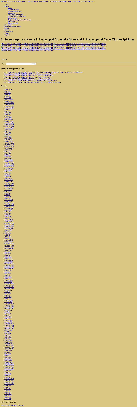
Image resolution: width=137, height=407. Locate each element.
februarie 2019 (8, 240)
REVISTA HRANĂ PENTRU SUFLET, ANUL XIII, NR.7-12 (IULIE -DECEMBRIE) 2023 (32, 82)
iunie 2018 (7, 253)
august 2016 (8, 290)
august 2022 (8, 170)
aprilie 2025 (7, 116)
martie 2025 (7, 118)
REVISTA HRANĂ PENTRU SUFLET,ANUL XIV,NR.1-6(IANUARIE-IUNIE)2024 (30, 80)
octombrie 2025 (9, 106)
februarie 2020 (8, 220)
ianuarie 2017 (8, 282)
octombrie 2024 (9, 126)
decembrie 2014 (9, 323)
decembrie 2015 (9, 303)
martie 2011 (7, 392)
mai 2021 (7, 195)
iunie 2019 (7, 233)
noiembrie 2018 (9, 245)
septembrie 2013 (9, 348)
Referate (6, 28)
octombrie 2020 (9, 206)
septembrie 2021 (9, 188)
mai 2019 (7, 235)
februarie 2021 (8, 200)
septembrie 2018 (9, 248)
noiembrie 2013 (9, 345)
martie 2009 (7, 397)
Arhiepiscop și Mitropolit (15, 15)
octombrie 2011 (9, 382)
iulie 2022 (7, 171)
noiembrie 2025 (9, 104)
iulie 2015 (7, 312)
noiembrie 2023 (9, 144)
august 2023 (8, 149)
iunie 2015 (7, 313)
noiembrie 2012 (9, 365)
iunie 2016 (7, 293)
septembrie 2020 (9, 208)
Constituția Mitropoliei (14, 11)
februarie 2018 (8, 260)
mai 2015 (7, 315)
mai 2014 (7, 335)
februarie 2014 (8, 340)
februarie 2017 (8, 280)
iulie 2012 (7, 372)
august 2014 (8, 330)
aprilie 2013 (7, 357)
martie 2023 (7, 158)
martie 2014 (7, 338)
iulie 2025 (7, 111)
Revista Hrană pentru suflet (12, 26)
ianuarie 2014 (8, 342)
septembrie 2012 (9, 369)
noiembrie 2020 (9, 205)
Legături (6, 35)
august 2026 (8, 89)
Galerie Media (8, 31)
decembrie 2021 (9, 183)
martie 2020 (7, 218)
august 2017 (8, 270)
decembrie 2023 (9, 143)
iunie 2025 (7, 113)
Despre (6, 6)
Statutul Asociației (13, 9)
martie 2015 (7, 318)
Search (4, 64)
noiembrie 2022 (9, 165)
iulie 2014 (7, 332)
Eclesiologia (11, 13)
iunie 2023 (7, 153)
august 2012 (8, 370)
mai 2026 (7, 94)
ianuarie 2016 (8, 302)
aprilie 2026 (7, 96)
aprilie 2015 (7, 317)
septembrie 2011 (9, 384)
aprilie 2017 (7, 277)
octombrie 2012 (9, 367)
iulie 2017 (7, 272)
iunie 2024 (7, 133)
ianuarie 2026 (8, 101)
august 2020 (8, 210)
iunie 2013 (7, 354)
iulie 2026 (7, 91)
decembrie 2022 (9, 163)
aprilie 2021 (7, 196)
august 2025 (8, 109)
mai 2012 (7, 375)
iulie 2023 (7, 151)
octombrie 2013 (9, 347)
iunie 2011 (7, 389)
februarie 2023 (8, 160)
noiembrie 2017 (9, 265)
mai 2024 (7, 134)
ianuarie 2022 (8, 181)
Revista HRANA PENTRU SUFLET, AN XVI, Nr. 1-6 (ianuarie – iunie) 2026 (27, 74)
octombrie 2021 (9, 186)
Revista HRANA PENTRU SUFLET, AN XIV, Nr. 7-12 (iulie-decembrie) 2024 (28, 79)
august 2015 (8, 310)
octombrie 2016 (9, 287)
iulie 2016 (7, 292)
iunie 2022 (7, 173)
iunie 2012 (7, 374)
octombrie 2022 (9, 166)
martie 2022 (7, 178)
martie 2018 (7, 258)
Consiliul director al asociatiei (17, 16)
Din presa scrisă (13, 23)
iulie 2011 (7, 387)
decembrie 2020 (9, 203)
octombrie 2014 (9, 327)
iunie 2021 (7, 193)
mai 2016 (7, 295)
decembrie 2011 (9, 379)
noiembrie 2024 (9, 124)
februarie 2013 (8, 360)
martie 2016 (7, 298)
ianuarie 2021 (8, 201)
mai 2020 (7, 215)
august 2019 (8, 230)
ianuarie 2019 (8, 241)
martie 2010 (7, 395)
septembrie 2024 (9, 128)
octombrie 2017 (9, 267)
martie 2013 (7, 359)
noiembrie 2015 (9, 305)
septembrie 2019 (9, 228)
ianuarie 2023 (8, 161)
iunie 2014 (7, 333)
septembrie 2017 (9, 268)
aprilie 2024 (7, 136)
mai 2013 (7, 355)
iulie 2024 (7, 131)
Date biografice (12, 18)
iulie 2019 (7, 231)
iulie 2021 (7, 191)
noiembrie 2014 (9, 325)
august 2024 (8, 129)
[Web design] (16, 405)
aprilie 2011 (7, 390)
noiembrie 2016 (9, 285)
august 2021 (8, 190)
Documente (11, 21)
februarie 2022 (8, 180)
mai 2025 (7, 114)
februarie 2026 (8, 99)
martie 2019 (7, 238)
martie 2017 (7, 278)
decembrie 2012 (9, 364)
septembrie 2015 (9, 308)
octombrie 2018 (9, 246)
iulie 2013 (7, 352)
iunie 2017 (7, 273)
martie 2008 (7, 399)
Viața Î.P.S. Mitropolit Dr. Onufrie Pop (19, 20)
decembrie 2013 (9, 343)
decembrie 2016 (9, 283)
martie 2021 (7, 198)
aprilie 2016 (7, 297)
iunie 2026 (7, 93)
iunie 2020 (7, 213)
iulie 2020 (7, 211)
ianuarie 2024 (8, 141)
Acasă (6, 4)
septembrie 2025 (9, 108)
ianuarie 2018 (8, 262)
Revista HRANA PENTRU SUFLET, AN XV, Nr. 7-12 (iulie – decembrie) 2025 (28, 75)
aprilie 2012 (7, 377)
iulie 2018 (7, 252)
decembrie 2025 (9, 103)
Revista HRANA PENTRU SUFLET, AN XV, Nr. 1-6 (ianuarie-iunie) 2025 (27, 77)
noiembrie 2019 (9, 225)
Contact (6, 33)
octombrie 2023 (9, 146)
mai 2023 (7, 155)
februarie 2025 (8, 119)
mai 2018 (7, 255)
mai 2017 (7, 275)
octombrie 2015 (9, 307)
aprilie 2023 (7, 156)
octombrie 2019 (9, 226)
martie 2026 (7, 98)
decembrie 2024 (9, 123)
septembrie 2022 (9, 168)
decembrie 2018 (9, 243)
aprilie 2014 (7, 337)
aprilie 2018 (7, 257)
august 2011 (8, 385)
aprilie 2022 (7, 176)
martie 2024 (7, 138)
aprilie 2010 (7, 394)
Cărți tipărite (8, 25)
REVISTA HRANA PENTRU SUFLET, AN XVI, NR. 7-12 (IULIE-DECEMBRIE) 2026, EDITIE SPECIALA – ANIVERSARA (43, 72)
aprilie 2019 (7, 236)
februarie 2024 (8, 139)
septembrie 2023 (9, 148)
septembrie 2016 (9, 288)
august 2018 (8, 250)
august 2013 (8, 350)
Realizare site (5, 405)
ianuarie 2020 (8, 221)
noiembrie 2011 (9, 380)
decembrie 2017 (9, 263)
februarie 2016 (8, 300)
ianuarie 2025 (8, 121)
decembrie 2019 (9, 223)
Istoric (10, 8)
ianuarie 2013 (8, 362)
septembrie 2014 (9, 328)
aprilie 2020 (7, 216)
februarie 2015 (8, 320)
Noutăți (6, 30)
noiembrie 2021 (9, 185)
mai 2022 (7, 175)
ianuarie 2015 (8, 322)
